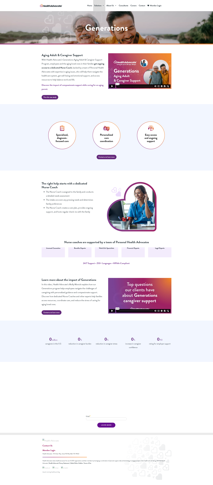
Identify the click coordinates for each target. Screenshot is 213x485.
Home (89, 5)
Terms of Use (87, 463)
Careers (133, 5)
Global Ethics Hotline (76, 463)
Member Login (155, 5)
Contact (142, 5)
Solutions (98, 5)
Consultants (123, 5)
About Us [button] (110, 5)
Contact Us (47, 445)
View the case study (49, 97)
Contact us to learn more (107, 157)
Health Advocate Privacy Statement (59, 463)
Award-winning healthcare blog (51, 472)
